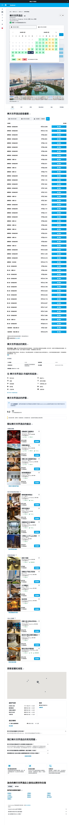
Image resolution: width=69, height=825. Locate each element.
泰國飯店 (9, 799)
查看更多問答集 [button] (28, 756)
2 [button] (32, 39)
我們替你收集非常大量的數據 (15, 811)
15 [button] (29, 46)
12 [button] (19, 46)
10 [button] (12, 46)
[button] (67, 1)
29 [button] (29, 52)
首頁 (10, 11)
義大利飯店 (49, 797)
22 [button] (29, 49)
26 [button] (19, 52)
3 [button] (46, 39)
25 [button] (16, 52)
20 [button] (22, 49)
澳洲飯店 (9, 793)
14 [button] (25, 46)
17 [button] (12, 49)
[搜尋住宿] (2, 12)
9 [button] (32, 43)
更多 (8, 355)
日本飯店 (9, 795)
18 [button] (16, 49)
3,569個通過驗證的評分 (20, 22)
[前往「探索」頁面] (2, 20)
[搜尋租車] (2, 14)
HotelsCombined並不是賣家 (14, 809)
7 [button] (36, 43)
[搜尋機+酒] (2, 17)
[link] (13, 486)
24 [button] (12, 52)
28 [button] (25, 52)
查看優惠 (37, 441)
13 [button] (22, 46)
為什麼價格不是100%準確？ (15, 814)
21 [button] (25, 49)
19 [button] (19, 49)
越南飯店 (29, 797)
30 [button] (32, 52)
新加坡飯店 (9, 797)
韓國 (13, 11)
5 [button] (19, 43)
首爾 (19, 11)
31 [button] (12, 55)
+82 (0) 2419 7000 (14, 20)
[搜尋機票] (2, 9)
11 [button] (16, 46)
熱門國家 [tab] (10, 786)
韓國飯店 (29, 795)
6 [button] (22, 43)
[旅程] (2, 24)
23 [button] (32, 49)
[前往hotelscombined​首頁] (10, 5)
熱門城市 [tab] (17, 786)
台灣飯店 (29, 793)
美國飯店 (49, 795)
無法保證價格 (28, 805)
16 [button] (32, 46)
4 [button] (49, 39)
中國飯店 (49, 793)
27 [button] (22, 52)
